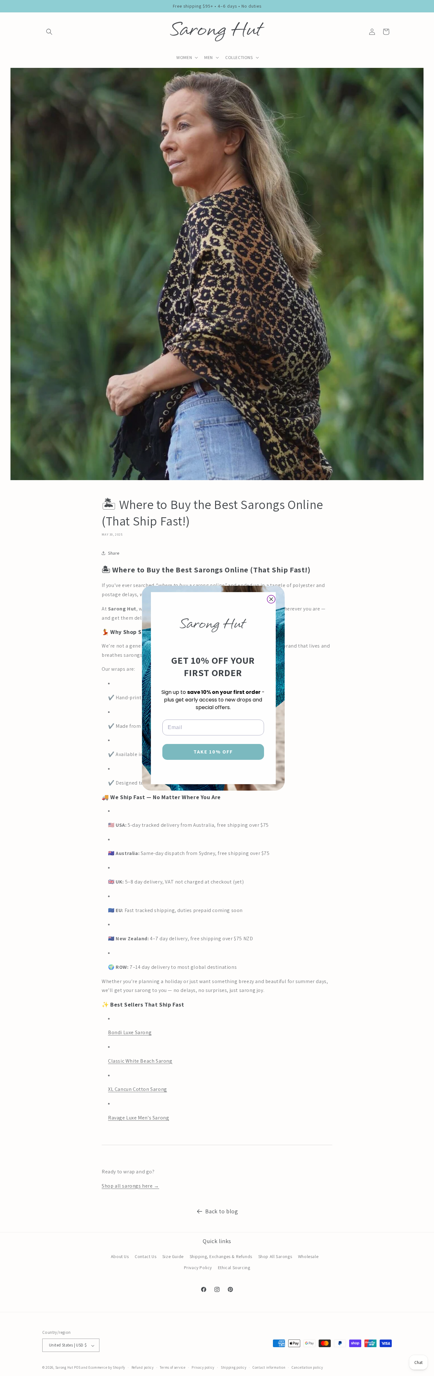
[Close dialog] (271, 599)
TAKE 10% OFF (213, 751)
